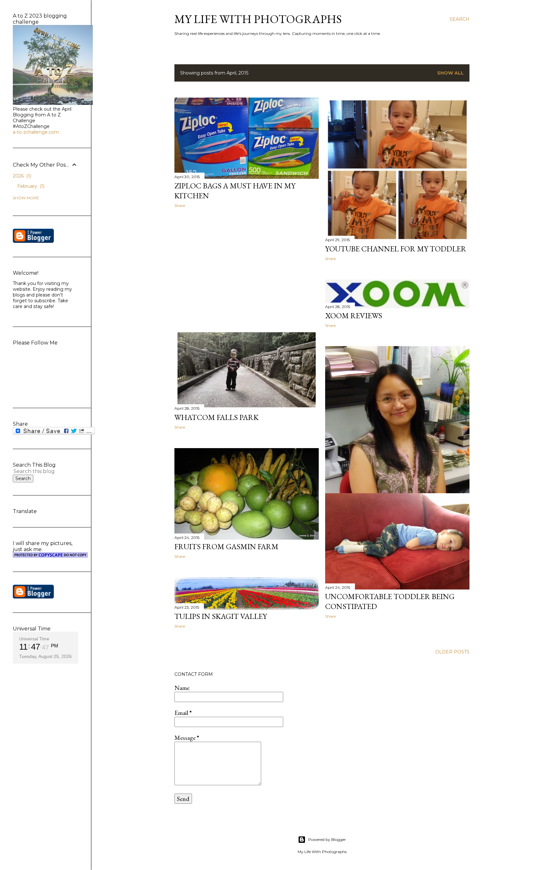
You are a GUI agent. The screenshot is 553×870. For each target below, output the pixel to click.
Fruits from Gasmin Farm (226, 546)
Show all (450, 73)
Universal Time (34, 638)
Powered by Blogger (327, 839)
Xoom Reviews (353, 315)
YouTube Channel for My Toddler (395, 249)
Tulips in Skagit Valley (220, 616)
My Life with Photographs (258, 19)
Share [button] (179, 205)
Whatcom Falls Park (216, 417)
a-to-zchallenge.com (36, 132)
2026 (21, 176)
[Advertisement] (246, 268)
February (30, 186)
